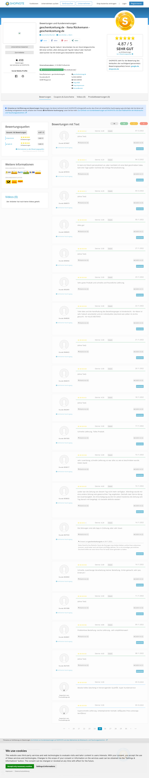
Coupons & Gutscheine (64, 97)
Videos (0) (81, 97)
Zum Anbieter (19, 52)
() (139, 143)
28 (116, 728)
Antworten (140, 149)
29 (121, 728)
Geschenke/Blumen (48, 35)
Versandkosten (78, 88)
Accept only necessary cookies (19, 766)
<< (64, 728)
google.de (9, 144)
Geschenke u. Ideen (65, 35)
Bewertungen (45, 97)
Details (110, 131)
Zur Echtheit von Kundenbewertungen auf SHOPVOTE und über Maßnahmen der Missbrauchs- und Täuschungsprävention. (68, 740)
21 (79, 728)
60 (114, 123)
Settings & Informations (45, 766)
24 (95, 728)
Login (124, 3)
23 (89, 728)
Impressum (9, 771)
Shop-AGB (76, 83)
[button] (44, 40)
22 (84, 728)
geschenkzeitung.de (79, 74)
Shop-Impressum (78, 85)
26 (105, 728)
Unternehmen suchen (49, 3)
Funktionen (34, 3)
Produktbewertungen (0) (99, 97)
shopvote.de (10, 138)
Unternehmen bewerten (19, 47)
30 (126, 728)
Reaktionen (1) (83, 534)
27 (110, 728)
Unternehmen (84, 3)
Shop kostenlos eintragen (106, 3)
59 (124, 123)
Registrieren (136, 3)
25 (100, 728)
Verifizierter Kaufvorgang (64, 147)
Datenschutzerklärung (22, 771)
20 (74, 728)
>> (136, 728)
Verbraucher (67, 3)
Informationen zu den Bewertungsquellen (30, 149)
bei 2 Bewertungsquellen (124, 54)
